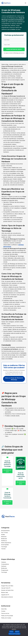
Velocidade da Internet (7, 597)
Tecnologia (4, 546)
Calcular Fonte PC (5, 588)
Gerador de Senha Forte (7, 590)
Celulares (3, 562)
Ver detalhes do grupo (7, 470)
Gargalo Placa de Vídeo (7, 585)
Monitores (3, 536)
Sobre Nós (4, 609)
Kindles (3, 534)
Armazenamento (5, 530)
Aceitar (11, 631)
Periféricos (4, 540)
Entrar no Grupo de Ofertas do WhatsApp (14, 378)
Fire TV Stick (4, 532)
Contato (3, 611)
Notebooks (4, 538)
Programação (4, 570)
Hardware (3, 566)
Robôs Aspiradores (6, 542)
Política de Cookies (6, 618)
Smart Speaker (5, 544)
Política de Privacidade (7, 615)
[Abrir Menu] (25, 3)
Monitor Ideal (4, 592)
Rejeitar (17, 631)
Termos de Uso (5, 613)
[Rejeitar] (26, 629)
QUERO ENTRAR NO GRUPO (14, 49)
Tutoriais (3, 548)
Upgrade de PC (5, 594)
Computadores (5, 564)
